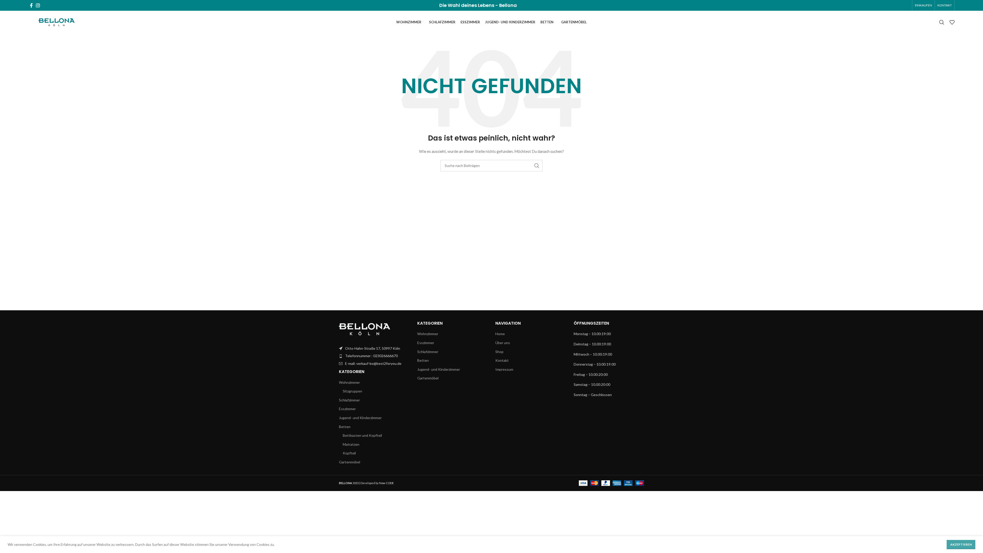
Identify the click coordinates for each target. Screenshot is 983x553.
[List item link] (374, 348)
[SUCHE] (537, 166)
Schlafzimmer (349, 400)
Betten (344, 426)
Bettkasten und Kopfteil (362, 435)
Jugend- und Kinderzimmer (360, 418)
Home (500, 334)
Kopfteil (349, 453)
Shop (499, 351)
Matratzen (351, 444)
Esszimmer (347, 409)
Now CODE (386, 483)
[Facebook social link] (31, 5)
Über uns (502, 343)
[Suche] (942, 22)
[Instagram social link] (37, 5)
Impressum (504, 369)
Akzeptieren (961, 544)
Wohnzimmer (349, 382)
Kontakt (502, 360)
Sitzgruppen (352, 391)
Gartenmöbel (349, 462)
